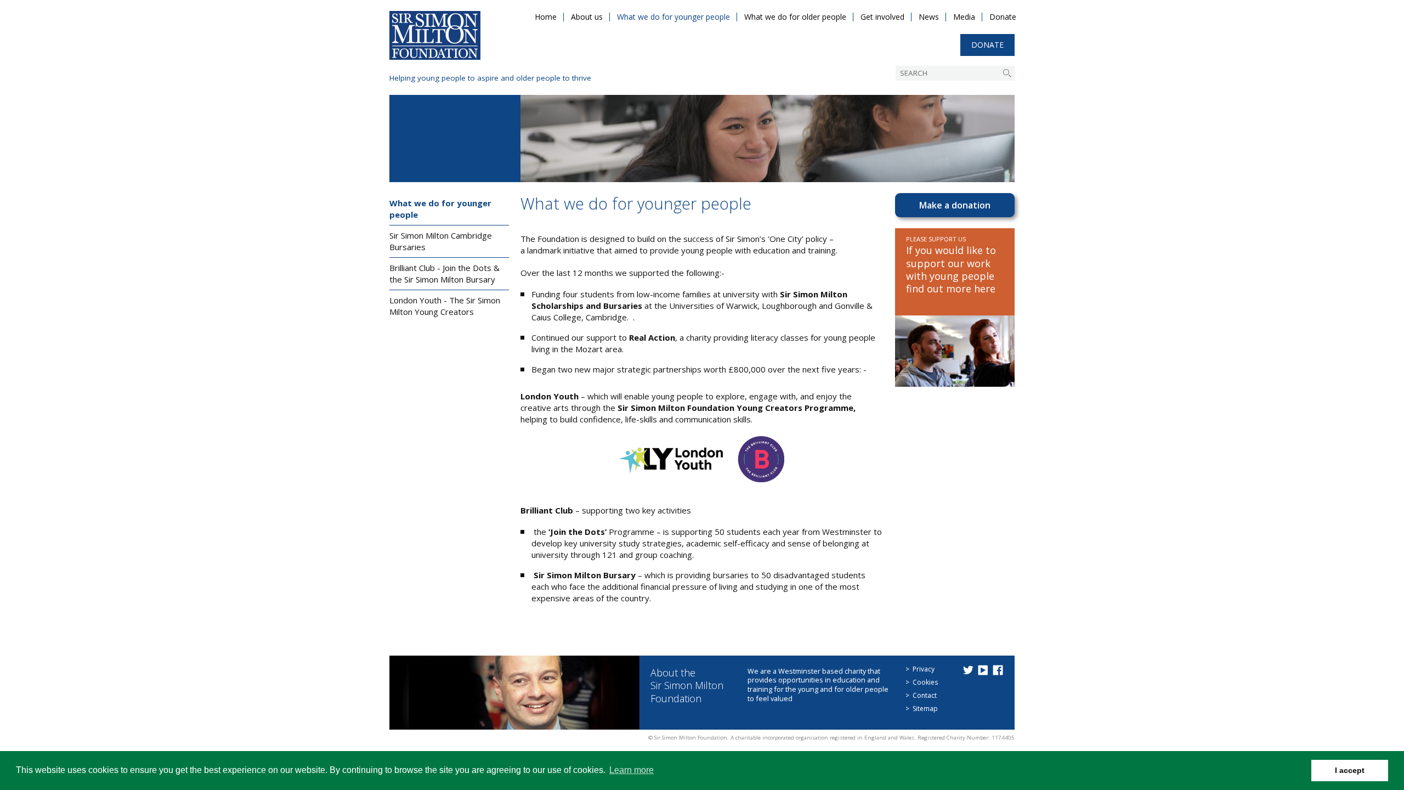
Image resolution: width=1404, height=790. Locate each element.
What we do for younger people (673, 17)
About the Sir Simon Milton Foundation (686, 685)
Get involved (882, 17)
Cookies (925, 682)
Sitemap (925, 708)
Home (546, 17)
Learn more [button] (631, 770)
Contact (925, 695)
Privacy (924, 669)
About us (587, 17)
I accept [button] (1350, 770)
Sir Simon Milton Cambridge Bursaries (440, 241)
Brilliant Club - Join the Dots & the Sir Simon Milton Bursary (444, 273)
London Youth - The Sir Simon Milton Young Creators (444, 306)
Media (964, 17)
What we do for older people (795, 17)
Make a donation (954, 205)
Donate (1002, 17)
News (929, 17)
